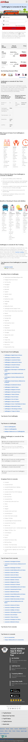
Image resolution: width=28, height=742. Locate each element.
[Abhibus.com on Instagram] (15, 708)
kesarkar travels (9, 267)
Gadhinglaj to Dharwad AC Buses (13, 406)
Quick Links (6, 724)
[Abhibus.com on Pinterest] (20, 708)
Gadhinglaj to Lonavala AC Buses (12, 360)
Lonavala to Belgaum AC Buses (12, 582)
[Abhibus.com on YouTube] (13, 708)
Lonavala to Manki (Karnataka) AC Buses (14, 599)
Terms (14, 731)
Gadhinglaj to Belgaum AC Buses (12, 389)
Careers (2, 731)
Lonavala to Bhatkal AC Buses (12, 591)
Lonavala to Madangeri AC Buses (13, 567)
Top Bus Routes (7, 713)
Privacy (18, 731)
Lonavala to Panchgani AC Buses (12, 561)
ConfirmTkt (11, 739)
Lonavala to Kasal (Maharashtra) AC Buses (15, 594)
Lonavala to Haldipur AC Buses (12, 610)
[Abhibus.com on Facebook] (8, 708)
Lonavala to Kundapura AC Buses (13, 619)
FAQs (10, 731)
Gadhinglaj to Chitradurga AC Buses (13, 408)
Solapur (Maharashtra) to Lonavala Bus (14, 639)
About (11, 728)
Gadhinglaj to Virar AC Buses (11, 399)
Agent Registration (4, 733)
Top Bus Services (7, 721)
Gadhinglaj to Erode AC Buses (12, 367)
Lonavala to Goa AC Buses (11, 614)
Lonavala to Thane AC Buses (11, 617)
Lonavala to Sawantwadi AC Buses (13, 577)
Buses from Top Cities (9, 716)
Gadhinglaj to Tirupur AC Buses (12, 411)
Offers (6, 731)
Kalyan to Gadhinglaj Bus (11, 429)
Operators (2, 728)
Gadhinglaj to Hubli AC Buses (12, 387)
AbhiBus (2, 739)
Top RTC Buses (7, 718)
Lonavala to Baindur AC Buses (12, 579)
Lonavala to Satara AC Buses (12, 572)
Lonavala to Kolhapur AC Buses (12, 596)
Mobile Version (22, 728)
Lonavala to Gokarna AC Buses (12, 605)
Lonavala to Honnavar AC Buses (12, 584)
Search (14, 28)
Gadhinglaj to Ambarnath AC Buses (13, 362)
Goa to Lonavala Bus (10, 637)
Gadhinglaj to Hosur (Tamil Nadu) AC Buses (15, 404)
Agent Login (24, 731)
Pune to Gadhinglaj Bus (10, 426)
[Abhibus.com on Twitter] (11, 708)
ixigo (6, 739)
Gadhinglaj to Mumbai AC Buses (12, 357)
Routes (7, 728)
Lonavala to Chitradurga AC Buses (13, 612)
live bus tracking (19, 252)
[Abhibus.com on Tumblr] (17, 708)
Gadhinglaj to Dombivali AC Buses (13, 384)
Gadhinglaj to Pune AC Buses (11, 396)
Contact (16, 728)
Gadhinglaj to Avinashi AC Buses (12, 364)
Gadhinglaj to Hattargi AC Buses (12, 392)
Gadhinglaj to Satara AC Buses (12, 401)
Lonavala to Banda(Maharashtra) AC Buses (15, 586)
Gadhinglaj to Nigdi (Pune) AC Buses (13, 355)
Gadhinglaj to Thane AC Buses (12, 394)
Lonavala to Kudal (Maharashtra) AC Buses (15, 570)
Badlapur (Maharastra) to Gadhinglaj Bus (15, 431)
